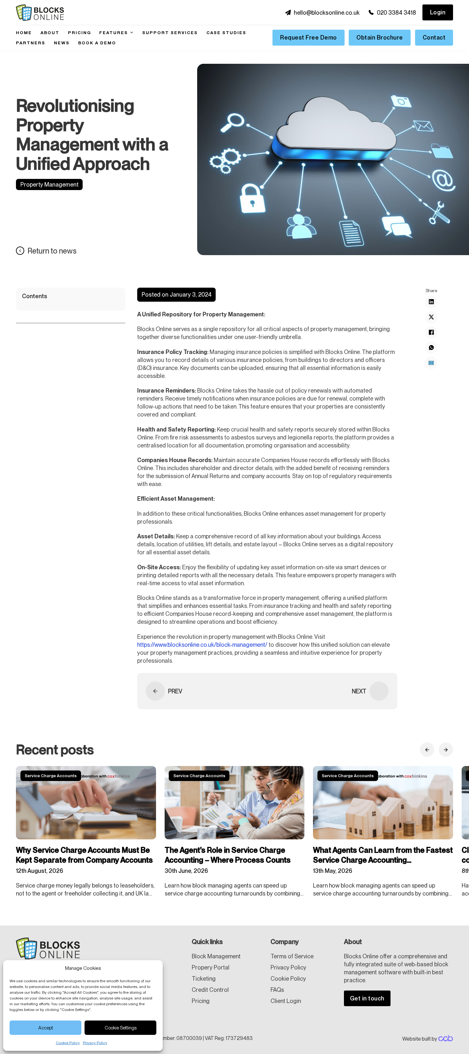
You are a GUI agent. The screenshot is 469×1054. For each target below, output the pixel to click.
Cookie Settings (121, 1028)
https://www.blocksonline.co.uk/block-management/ (202, 644)
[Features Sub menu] (132, 32)
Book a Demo (97, 42)
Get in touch (367, 998)
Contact (434, 37)
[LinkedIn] (431, 302)
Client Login (286, 1001)
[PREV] (155, 691)
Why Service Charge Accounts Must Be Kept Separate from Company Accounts (85, 855)
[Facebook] (431, 332)
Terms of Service (292, 956)
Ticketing (204, 978)
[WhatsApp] (431, 348)
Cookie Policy (68, 1043)
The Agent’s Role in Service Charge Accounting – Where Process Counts (229, 855)
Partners (30, 42)
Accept (45, 1028)
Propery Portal (210, 967)
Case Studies (226, 32)
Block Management (216, 956)
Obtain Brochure (379, 37)
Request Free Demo (308, 37)
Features (113, 32)
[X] (431, 317)
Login (438, 12)
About (50, 32)
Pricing (79, 32)
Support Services (170, 32)
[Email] (431, 363)
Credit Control (210, 989)
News (62, 42)
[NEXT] (379, 691)
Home (24, 32)
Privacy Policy (95, 1043)
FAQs (277, 989)
